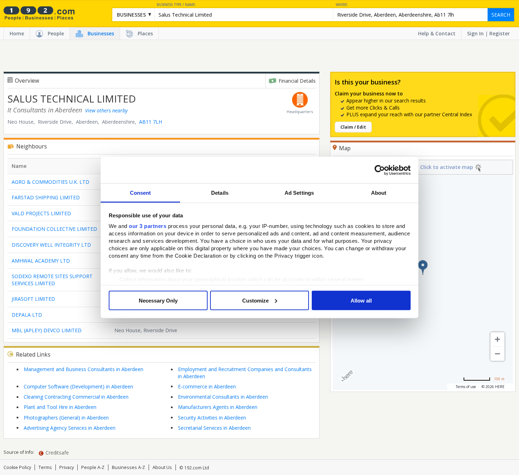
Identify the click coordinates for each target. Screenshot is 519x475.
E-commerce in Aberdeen (207, 386)
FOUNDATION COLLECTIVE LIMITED (54, 228)
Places (145, 33)
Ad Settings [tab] (299, 193)
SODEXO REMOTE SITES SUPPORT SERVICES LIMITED (52, 280)
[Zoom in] (497, 339)
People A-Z (93, 467)
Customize (255, 300)
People (56, 33)
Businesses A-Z (128, 467)
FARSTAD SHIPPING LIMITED (46, 197)
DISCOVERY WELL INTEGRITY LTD (51, 244)
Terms (45, 467)
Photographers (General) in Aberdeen (66, 417)
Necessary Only (158, 300)
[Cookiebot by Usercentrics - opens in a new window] (380, 170)
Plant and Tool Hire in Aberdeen (60, 407)
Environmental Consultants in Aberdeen (223, 396)
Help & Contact (436, 33)
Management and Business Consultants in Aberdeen (83, 369)
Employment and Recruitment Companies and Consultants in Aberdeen (245, 373)
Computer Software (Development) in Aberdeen (78, 386)
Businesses (101, 33)
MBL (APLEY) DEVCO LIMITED (47, 330)
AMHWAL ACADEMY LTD (41, 260)
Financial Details (297, 80)
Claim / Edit (353, 127)
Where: (342, 4)
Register (499, 33)
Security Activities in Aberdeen (212, 417)
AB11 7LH (150, 121)
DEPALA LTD (27, 314)
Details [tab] (219, 193)
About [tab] (379, 193)
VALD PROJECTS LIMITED (41, 213)
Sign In (475, 33)
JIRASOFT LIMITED (33, 298)
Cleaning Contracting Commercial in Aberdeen (76, 396)
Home (17, 33)
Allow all (361, 300)
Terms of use (466, 386)
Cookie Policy (17, 467)
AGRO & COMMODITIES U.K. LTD (50, 181)
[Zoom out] (497, 354)
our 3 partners (147, 226)
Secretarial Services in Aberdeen (214, 427)
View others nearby (106, 110)
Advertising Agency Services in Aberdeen (69, 427)
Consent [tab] (140, 193)
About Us (162, 467)
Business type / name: (176, 4)
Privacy (66, 467)
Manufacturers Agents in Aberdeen (217, 407)
